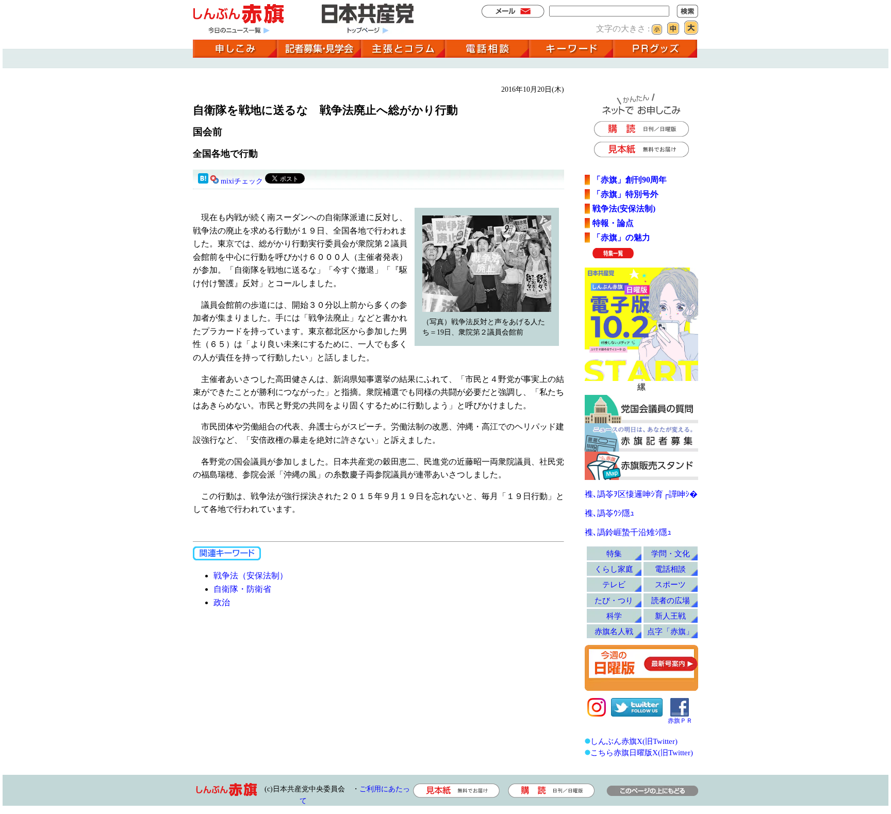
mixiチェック (242, 181)
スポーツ (670, 584)
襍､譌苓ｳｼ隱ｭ (609, 513)
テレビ (613, 584)
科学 (614, 615)
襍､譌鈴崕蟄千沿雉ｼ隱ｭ (628, 532)
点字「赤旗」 (670, 631)
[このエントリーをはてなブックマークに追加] (203, 181)
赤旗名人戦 (614, 631)
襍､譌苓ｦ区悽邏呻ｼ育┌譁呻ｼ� (641, 494)
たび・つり (614, 600)
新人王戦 (670, 615)
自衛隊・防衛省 (242, 589)
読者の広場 (670, 600)
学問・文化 (670, 553)
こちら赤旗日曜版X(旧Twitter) (641, 752)
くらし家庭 (614, 568)
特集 (614, 553)
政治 (221, 602)
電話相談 (670, 568)
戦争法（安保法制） (250, 575)
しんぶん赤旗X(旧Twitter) (634, 741)
